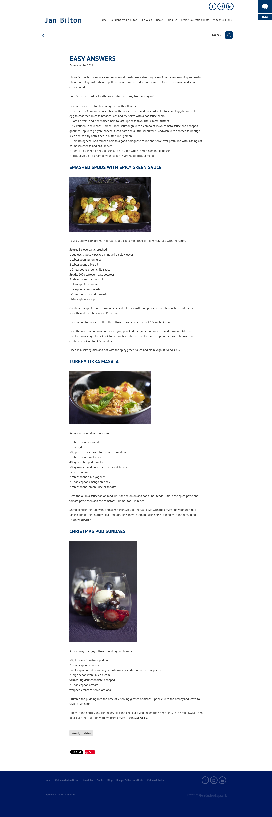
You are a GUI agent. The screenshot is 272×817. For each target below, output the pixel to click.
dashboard (70, 794)
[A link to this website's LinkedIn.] (230, 6)
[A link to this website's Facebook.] (212, 6)
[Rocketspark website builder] (207, 796)
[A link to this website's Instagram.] (221, 6)
